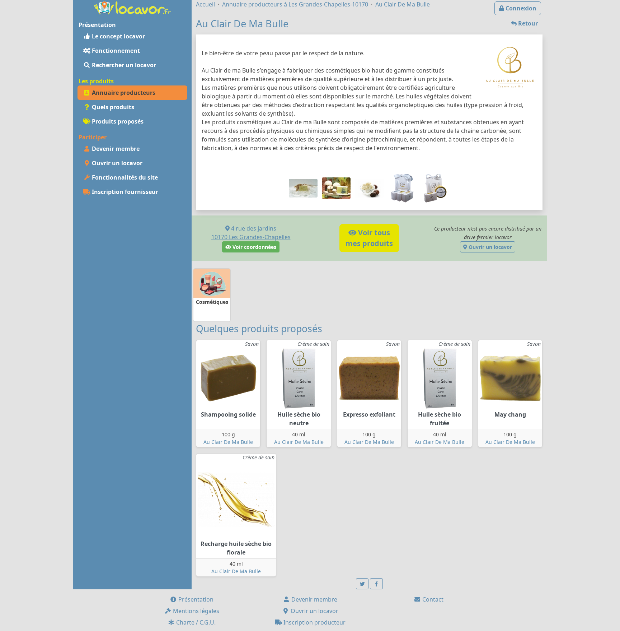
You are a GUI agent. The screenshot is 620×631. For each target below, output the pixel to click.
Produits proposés (117, 121)
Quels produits (112, 107)
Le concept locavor (117, 36)
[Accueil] (132, 7)
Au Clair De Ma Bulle (228, 442)
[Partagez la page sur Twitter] (362, 583)
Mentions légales (195, 611)
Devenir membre (115, 149)
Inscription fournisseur (124, 192)
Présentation (195, 599)
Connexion (520, 8)
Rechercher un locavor (123, 65)
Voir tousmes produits (369, 238)
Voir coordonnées (253, 246)
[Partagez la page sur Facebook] (376, 583)
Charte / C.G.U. (195, 622)
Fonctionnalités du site (124, 177)
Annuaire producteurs (122, 93)
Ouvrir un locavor (116, 163)
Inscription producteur (314, 622)
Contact (432, 599)
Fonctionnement (115, 51)
